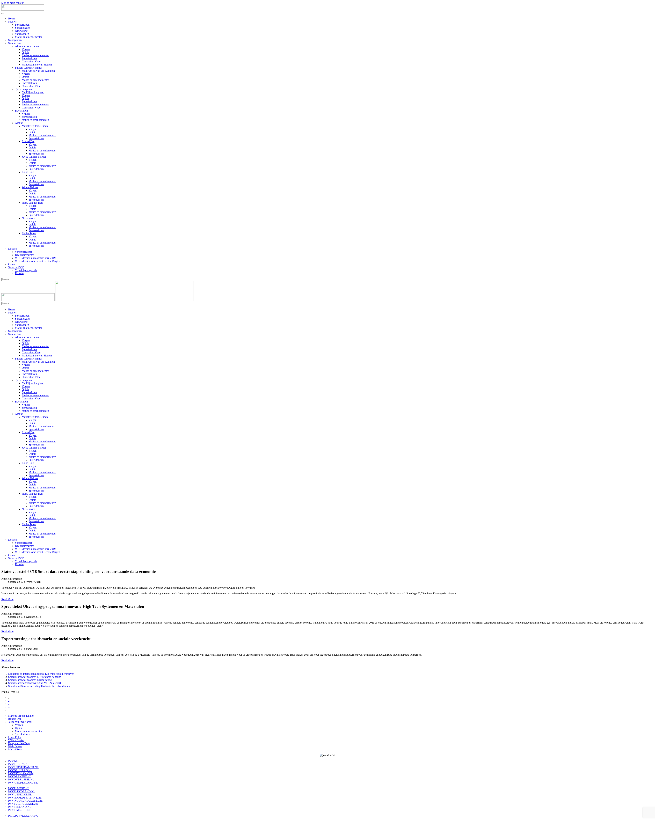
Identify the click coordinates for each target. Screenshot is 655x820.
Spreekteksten (22, 27)
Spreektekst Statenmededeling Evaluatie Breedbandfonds (39, 686)
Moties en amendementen (28, 36)
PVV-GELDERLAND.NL (23, 782)
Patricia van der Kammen (28, 67)
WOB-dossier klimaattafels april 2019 (35, 258)
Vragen (26, 49)
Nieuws (12, 21)
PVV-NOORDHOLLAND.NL (25, 800)
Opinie (25, 52)
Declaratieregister (24, 254)
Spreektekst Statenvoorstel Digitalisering (30, 679)
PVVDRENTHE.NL (19, 776)
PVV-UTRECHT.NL (20, 794)
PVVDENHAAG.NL (20, 770)
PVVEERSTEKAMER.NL (23, 767)
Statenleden (14, 43)
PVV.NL (13, 761)
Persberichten (22, 24)
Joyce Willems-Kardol (34, 156)
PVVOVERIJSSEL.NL (21, 779)
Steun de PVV (16, 267)
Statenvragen (22, 33)
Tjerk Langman (23, 89)
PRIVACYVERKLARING (23, 815)
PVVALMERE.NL (18, 788)
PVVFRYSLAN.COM (20, 773)
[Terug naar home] (22, 9)
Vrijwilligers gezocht (26, 270)
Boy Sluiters (21, 110)
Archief (19, 122)
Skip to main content (12, 2)
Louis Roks (28, 172)
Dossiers (12, 248)
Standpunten (15, 40)
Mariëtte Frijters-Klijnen (35, 126)
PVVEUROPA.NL (18, 764)
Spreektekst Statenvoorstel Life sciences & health (34, 676)
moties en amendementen (35, 119)
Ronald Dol (28, 141)
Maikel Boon (29, 233)
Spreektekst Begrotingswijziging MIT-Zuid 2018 (34, 683)
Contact (12, 264)
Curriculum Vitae (31, 61)
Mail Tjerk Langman (33, 92)
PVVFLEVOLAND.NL (21, 791)
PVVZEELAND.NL (19, 806)
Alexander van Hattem (27, 46)
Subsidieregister (23, 251)
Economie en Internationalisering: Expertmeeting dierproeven (41, 673)
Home (11, 18)
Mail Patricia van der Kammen (38, 70)
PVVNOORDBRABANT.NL (25, 797)
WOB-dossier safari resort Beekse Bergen (37, 261)
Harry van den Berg (32, 202)
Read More (7, 599)
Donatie (19, 273)
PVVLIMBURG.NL (19, 809)
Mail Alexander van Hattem (37, 64)
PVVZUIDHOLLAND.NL (23, 803)
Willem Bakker (30, 187)
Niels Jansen (28, 218)
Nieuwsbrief (21, 30)
